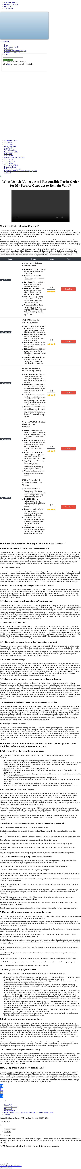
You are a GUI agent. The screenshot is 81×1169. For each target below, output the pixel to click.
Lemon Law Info (10, 146)
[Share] (40, 1096)
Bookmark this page (11, 4)
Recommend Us (9, 1110)
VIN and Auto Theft (11, 165)
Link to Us (7, 6)
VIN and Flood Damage (12, 169)
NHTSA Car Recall (10, 2)
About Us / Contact (10, 1107)
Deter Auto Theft (10, 167)
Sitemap (7, 1114)
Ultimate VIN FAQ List (12, 53)
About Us (7, 54)
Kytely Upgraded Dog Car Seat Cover (32, 264)
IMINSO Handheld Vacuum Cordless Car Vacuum (32, 482)
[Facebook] (40, 1086)
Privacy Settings (10, 1129)
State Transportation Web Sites (14, 157)
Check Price (68, 289)
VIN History (8, 156)
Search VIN (8, 1105)
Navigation (5, 41)
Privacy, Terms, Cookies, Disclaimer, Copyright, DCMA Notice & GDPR (28, 1112)
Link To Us (8, 1109)
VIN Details (8, 154)
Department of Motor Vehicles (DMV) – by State (20, 171)
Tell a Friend (8, 8)
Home (6, 45)
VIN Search (8, 142)
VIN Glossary (9, 163)
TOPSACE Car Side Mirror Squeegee (31, 321)
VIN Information (10, 150)
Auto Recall (8, 148)
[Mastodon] (40, 1089)
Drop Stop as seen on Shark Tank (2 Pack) (31, 369)
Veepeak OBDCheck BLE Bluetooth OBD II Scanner (33, 424)
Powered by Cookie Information (11, 1166)
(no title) (7, 1131)
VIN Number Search (11, 47)
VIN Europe (8, 159)
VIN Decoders (9, 144)
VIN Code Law (9, 161)
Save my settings (6, 1168)
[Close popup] (1, 1125)
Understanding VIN (11, 152)
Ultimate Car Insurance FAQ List (15, 51)
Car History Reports (11, 140)
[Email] (40, 1092)
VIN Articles (8, 49)
